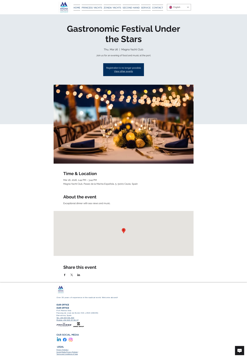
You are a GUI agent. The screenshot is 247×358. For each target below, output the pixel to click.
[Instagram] (70, 339)
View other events (123, 71)
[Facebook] (64, 339)
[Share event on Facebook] (64, 275)
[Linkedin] (58, 339)
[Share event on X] (71, 275)
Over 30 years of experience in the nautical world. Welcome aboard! (87, 297)
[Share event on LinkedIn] (78, 275)
